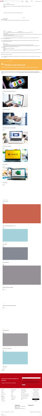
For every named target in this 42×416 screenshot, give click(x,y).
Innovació (12, 395)
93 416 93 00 (18, 407)
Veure (3, 112)
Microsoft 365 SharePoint (6, 330)
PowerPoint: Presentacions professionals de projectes (9, 305)
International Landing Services (24, 396)
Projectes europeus (13, 396)
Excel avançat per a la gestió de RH (7, 348)
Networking (12, 391)
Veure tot (24, 17)
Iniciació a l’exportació (23, 391)
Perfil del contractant (35, 392)
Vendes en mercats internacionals (25, 395)
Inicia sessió (35, 399)
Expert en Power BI (5, 164)
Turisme (12, 392)
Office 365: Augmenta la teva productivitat (8, 287)
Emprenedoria (13, 399)
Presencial (4, 89)
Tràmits (22, 399)
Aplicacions (2, 399)
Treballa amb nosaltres (35, 395)
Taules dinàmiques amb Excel (6, 109)
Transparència (35, 391)
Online (3, 285)
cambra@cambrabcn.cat (22, 408)
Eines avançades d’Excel (6, 262)
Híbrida (2, 395)
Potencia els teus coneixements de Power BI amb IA (9, 91)
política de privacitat (30, 379)
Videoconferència (7, 89)
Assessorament (23, 392)
